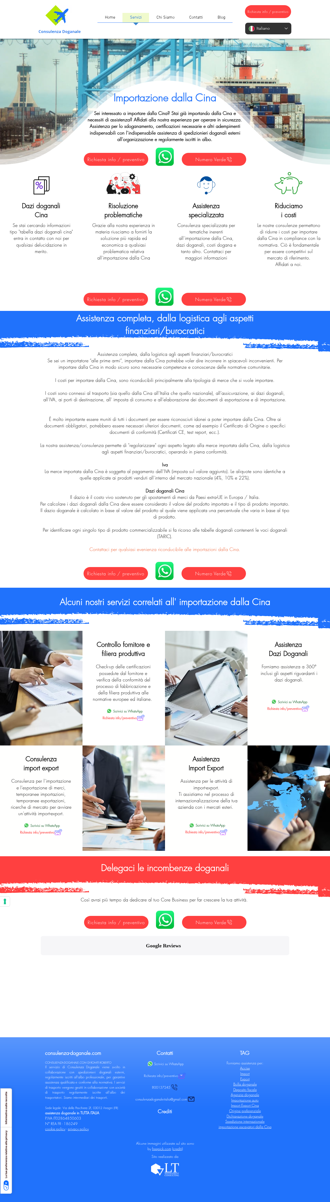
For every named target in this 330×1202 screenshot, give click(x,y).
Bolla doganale (245, 1084)
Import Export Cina (245, 1105)
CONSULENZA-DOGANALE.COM (66, 1062)
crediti (177, 1148)
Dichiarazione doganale (245, 1116)
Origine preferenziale (245, 1110)
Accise (245, 1068)
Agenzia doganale (245, 1094)
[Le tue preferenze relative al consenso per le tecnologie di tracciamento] (5, 901)
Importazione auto (245, 1100)
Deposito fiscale (245, 1089)
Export (245, 1079)
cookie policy (55, 1128)
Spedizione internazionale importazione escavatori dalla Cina (245, 1124)
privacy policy (78, 1128)
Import (245, 1073)
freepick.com (161, 1148)
